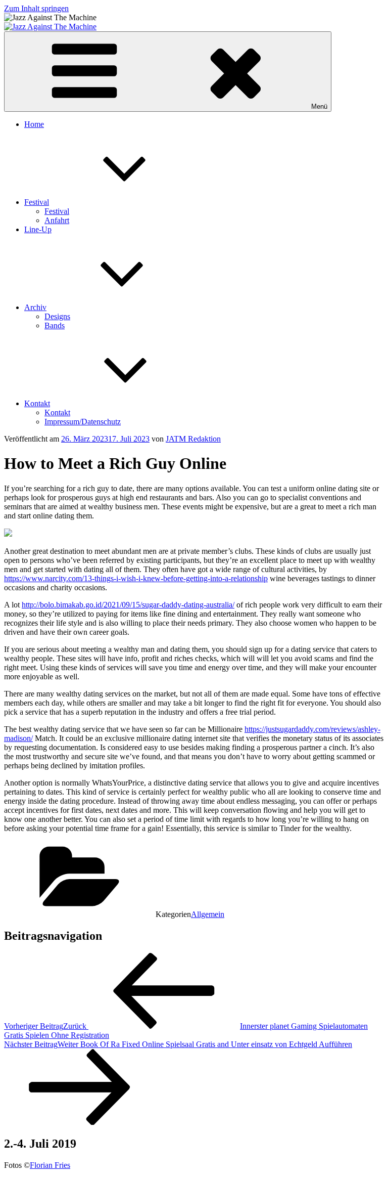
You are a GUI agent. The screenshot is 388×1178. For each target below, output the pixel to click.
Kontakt (37, 403)
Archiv (35, 307)
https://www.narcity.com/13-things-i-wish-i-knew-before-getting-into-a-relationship (136, 578)
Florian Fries (50, 1165)
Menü (319, 106)
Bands (54, 325)
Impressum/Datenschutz (82, 421)
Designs (57, 316)
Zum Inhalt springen (36, 8)
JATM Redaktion (193, 438)
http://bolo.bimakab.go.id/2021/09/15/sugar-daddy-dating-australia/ (128, 604)
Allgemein (207, 914)
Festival (36, 202)
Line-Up (38, 229)
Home (34, 124)
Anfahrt (56, 220)
